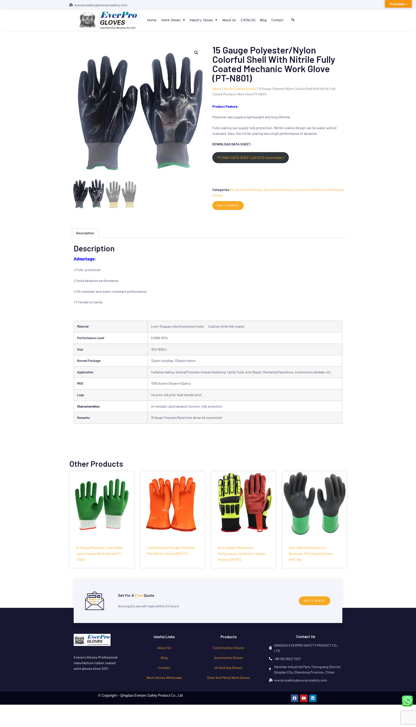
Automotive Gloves (278, 189)
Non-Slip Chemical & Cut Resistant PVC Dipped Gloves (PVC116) (311, 553)
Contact (277, 20)
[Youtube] (303, 698)
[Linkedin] (313, 698)
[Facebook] (294, 698)
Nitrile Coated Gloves (240, 88)
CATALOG (248, 20)
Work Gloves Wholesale (164, 677)
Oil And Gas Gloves (228, 667)
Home (151, 20)
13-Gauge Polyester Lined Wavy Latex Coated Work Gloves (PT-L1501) (99, 553)
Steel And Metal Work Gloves (228, 677)
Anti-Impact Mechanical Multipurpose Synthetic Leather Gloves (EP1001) (242, 553)
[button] (292, 19)
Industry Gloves (201, 20)
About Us (229, 20)
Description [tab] (85, 233)
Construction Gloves (309, 189)
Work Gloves (171, 20)
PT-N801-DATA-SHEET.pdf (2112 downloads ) (250, 157)
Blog (263, 20)
